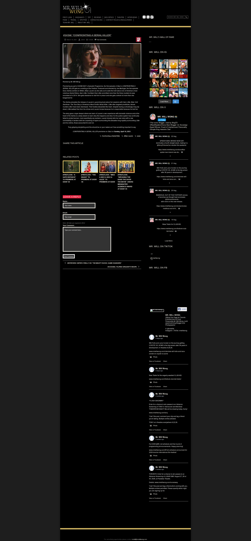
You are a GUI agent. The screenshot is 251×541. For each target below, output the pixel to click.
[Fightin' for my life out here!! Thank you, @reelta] (164, 64)
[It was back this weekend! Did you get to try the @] (173, 92)
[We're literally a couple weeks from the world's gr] (154, 64)
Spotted (83, 20)
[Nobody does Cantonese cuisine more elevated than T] (164, 83)
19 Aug (173, 219)
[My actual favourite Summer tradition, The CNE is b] (154, 73)
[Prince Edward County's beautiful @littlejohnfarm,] (183, 83)
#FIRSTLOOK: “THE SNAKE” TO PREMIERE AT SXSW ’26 (89, 178)
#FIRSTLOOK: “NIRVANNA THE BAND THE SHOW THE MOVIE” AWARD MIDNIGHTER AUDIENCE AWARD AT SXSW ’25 (125, 182)
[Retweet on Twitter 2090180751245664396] (161, 235)
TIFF (89, 17)
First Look (67, 17)
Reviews (97, 17)
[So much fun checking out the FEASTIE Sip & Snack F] (183, 64)
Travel (73, 20)
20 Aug (173, 190)
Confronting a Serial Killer (111, 136)
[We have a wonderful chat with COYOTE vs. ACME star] (183, 73)
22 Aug (173, 136)
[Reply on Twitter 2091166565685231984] (157, 156)
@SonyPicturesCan (164, 145)
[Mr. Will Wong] (157, 310)
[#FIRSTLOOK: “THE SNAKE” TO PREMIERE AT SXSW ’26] (89, 166)
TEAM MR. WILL (68, 22)
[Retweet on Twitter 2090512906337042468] (161, 212)
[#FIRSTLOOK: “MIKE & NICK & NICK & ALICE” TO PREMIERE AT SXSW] (107, 166)
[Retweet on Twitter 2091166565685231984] (161, 156)
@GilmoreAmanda (171, 199)
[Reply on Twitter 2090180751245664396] (157, 235)
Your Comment (69, 225)
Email (65, 213)
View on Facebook (155, 361)
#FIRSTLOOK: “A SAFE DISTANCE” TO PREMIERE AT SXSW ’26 (69, 178)
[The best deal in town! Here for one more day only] (164, 92)
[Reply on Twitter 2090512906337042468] (157, 212)
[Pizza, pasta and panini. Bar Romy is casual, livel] (173, 73)
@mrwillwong (155, 258)
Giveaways (79, 17)
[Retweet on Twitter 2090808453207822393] (161, 183)
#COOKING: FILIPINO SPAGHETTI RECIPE (122, 267)
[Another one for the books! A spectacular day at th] (183, 92)
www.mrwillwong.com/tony (158, 412)
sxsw (139, 136)
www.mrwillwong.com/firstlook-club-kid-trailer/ (165, 379)
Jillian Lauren (128, 136)
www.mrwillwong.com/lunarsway (166, 482)
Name (65, 201)
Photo (155, 357)
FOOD (65, 20)
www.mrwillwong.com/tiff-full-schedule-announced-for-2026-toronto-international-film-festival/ (168, 451)
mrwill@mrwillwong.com (139, 539)
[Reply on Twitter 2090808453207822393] (157, 183)
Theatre (120, 17)
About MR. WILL (84, 22)
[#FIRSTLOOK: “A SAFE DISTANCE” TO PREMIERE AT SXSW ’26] (70, 166)
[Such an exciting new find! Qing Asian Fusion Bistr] (154, 83)
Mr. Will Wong (162, 336)
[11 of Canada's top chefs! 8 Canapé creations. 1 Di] (154, 92)
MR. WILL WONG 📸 (162, 136)
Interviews (132, 17)
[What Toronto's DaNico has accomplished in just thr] (173, 64)
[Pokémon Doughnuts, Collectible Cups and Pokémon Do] (173, 83)
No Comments (101, 39)
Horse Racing (96, 20)
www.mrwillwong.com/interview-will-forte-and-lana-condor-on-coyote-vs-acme (167, 352)
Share (165, 361)
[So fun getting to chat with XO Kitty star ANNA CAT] (164, 73)
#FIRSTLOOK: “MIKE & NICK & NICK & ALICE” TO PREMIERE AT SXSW (107, 178)
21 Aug (173, 163)
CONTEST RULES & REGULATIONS (119, 20)
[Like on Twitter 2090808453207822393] (166, 183)
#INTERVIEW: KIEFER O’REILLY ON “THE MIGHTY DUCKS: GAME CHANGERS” (94, 263)
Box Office (109, 17)
